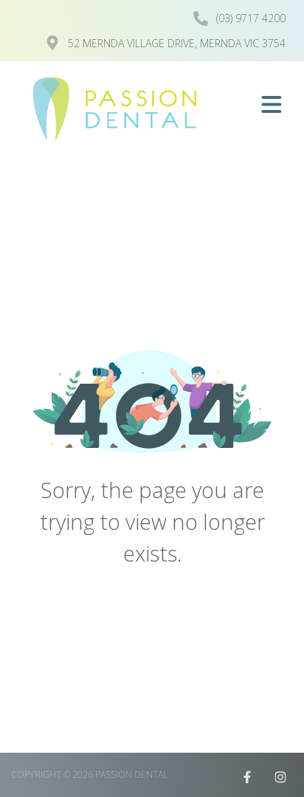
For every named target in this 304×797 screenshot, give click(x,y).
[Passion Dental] (118, 109)
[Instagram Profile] (280, 777)
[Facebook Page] (247, 777)
